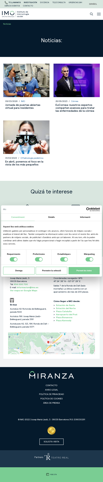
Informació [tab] (85, 217)
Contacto (51, 385)
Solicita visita (51, 442)
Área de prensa (51, 403)
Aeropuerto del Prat (66, 314)
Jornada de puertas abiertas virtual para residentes (22, 106)
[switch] (39, 259)
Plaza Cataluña (64, 311)
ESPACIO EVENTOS (12, 6)
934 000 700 (21, 284)
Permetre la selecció (51, 270)
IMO (23, 101)
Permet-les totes (84, 270)
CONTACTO (28, 6)
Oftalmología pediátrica (32, 158)
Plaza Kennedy (63, 321)
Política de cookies (52, 399)
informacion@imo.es (27, 287)
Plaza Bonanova (64, 317)
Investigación (30, 2)
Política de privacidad (51, 394)
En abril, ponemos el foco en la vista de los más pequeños (24, 163)
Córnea (74, 101)
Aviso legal (51, 390)
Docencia (45, 2)
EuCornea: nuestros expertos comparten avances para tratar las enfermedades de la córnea (75, 108)
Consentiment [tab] (18, 217)
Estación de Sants (65, 305)
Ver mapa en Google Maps (23, 290)
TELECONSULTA (59, 2)
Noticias (7, 24)
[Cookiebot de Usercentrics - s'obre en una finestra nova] (88, 209)
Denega (18, 270)
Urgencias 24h (75, 2)
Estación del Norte (66, 308)
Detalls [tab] (51, 217)
